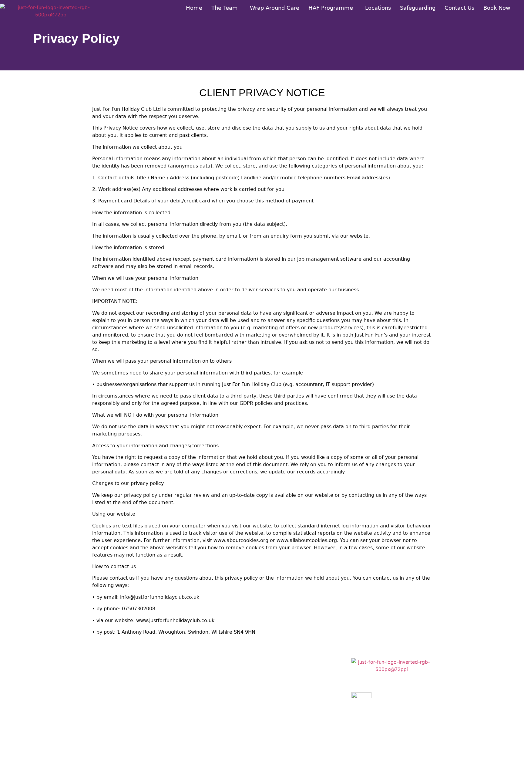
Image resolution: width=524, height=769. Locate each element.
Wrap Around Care (274, 8)
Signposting (198, 682)
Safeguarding (417, 8)
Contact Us (459, 8)
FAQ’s (190, 699)
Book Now (496, 8)
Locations (378, 8)
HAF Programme (330, 8)
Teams (191, 666)
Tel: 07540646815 (116, 725)
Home (194, 8)
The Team (224, 8)
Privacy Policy (288, 666)
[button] (226, 8)
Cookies (280, 682)
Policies (280, 732)
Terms (278, 699)
